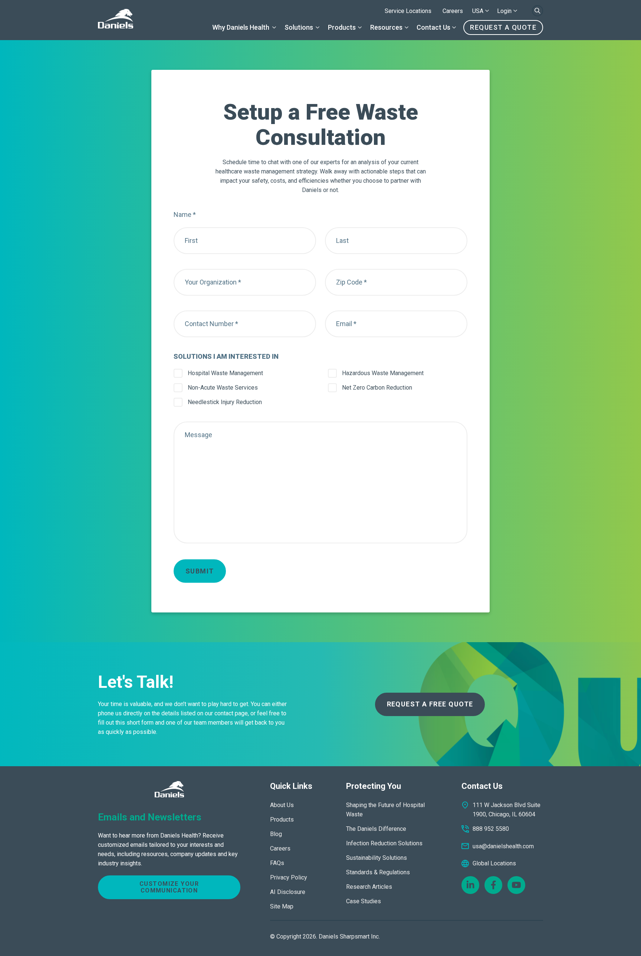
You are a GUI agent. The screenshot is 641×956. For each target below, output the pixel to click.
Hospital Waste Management (225, 373)
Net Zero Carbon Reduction (377, 387)
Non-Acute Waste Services (223, 387)
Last (342, 240)
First (191, 240)
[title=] (115, 20)
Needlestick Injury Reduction (225, 402)
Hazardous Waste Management (383, 373)
